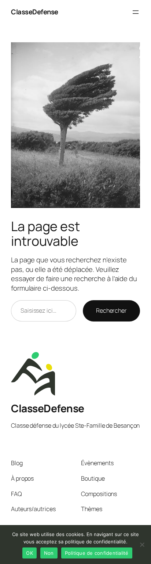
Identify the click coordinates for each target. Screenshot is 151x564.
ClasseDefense (34, 12)
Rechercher (111, 310)
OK (29, 553)
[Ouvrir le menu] (135, 12)
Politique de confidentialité (97, 553)
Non (49, 553)
